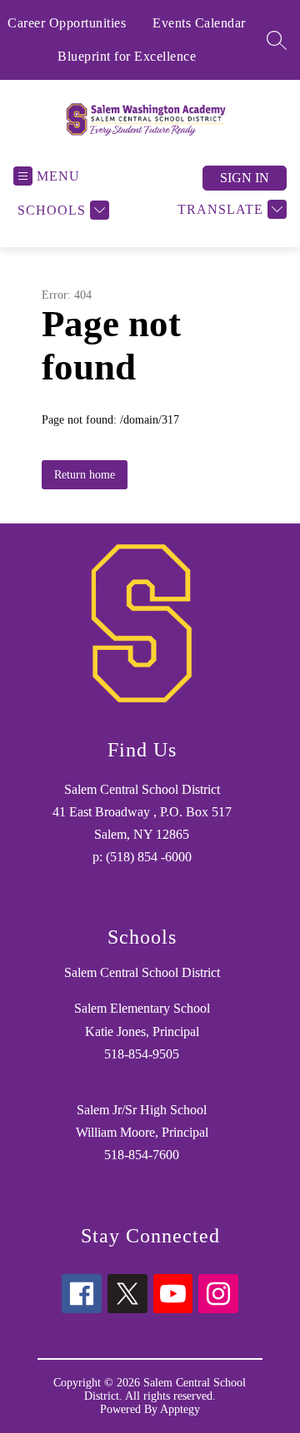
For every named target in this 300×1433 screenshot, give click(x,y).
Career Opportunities (67, 23)
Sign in (244, 178)
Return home (84, 475)
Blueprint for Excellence (127, 56)
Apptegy (180, 1409)
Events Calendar (199, 23)
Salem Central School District (142, 972)
